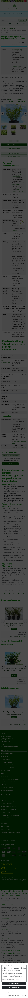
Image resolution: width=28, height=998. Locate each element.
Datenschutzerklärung (13, 995)
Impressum (23, 995)
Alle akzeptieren (14, 983)
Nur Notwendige (14, 987)
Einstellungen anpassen (15, 992)
